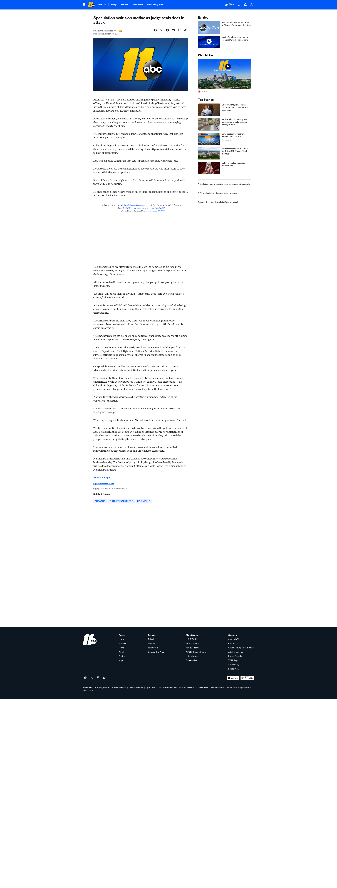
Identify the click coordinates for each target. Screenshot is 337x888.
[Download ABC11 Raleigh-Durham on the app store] (233, 678)
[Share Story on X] (161, 30)
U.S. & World (191, 639)
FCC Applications (202, 687)
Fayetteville (138, 4)
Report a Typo (101, 477)
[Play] (224, 74)
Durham (124, 4)
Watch (121, 652)
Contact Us (233, 644)
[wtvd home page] (90, 639)
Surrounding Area (155, 4)
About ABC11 (234, 639)
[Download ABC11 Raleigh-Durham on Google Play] (247, 678)
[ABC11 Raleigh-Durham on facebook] (85, 677)
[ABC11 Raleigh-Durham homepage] (91, 5)
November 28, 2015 (157, 210)
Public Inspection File (186, 687)
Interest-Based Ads (170, 687)
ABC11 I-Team (192, 648)
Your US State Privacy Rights (140, 687)
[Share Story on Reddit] (167, 30)
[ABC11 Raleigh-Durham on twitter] (91, 677)
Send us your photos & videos (241, 648)
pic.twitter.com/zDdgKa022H (153, 207)
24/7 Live (101, 4)
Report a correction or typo (103, 483)
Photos (122, 656)
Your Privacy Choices (101, 687)
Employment (233, 669)
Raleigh (114, 4)
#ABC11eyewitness (133, 207)
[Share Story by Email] (179, 30)
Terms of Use (156, 687)
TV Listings (233, 660)
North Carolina (192, 644)
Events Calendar (235, 656)
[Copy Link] (185, 30)
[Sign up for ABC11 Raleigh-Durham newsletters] (104, 677)
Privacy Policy (87, 687)
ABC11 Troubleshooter (196, 652)
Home (121, 639)
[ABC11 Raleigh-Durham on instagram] (98, 677)
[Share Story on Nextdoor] (173, 30)
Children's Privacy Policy (119, 687)
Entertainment (192, 656)
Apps (121, 660)
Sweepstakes (191, 660)
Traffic (121, 648)
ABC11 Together (235, 652)
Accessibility (233, 665)
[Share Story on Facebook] (155, 30)
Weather (122, 644)
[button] (84, 4)
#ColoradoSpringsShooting (132, 205)
